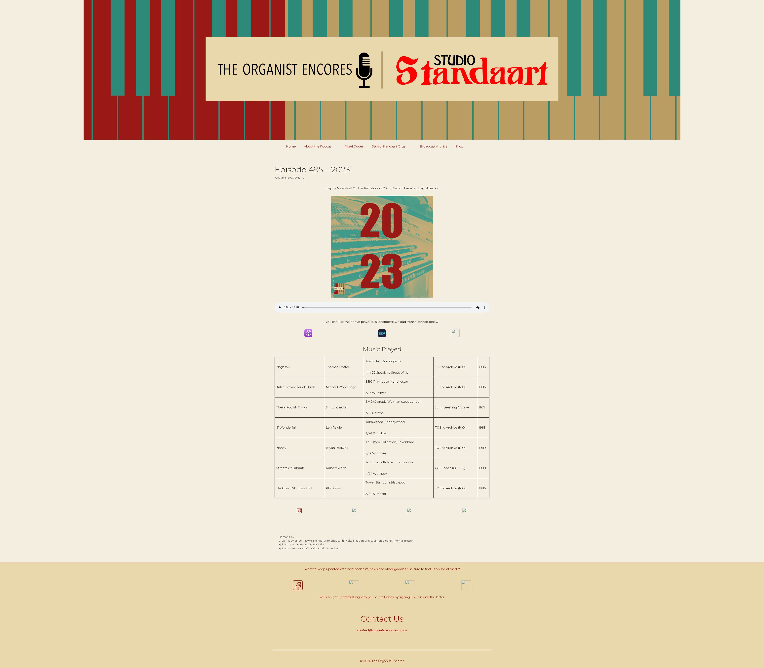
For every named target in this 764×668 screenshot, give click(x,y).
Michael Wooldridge (326, 540)
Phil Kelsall (347, 540)
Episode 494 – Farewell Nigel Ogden (302, 544)
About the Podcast (318, 146)
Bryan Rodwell (288, 540)
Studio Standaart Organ (389, 146)
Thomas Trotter (403, 540)
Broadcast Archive (433, 146)
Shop (459, 146)
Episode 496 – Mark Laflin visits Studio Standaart (309, 548)
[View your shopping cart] (477, 146)
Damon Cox (286, 536)
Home (291, 146)
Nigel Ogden (354, 146)
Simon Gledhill (382, 540)
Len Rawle (305, 540)
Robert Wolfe (363, 540)
